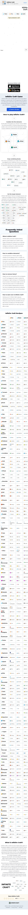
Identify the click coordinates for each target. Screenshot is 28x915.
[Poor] (7, 898)
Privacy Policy (14, 907)
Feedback (8, 907)
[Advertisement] (14, 67)
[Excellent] (13, 898)
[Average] (9, 898)
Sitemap (20, 907)
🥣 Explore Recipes (14, 109)
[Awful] (5, 898)
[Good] (11, 898)
